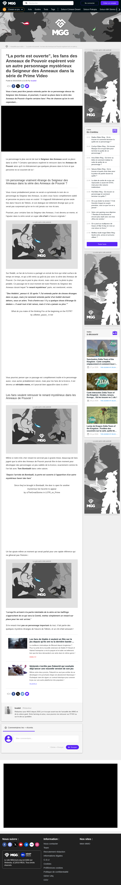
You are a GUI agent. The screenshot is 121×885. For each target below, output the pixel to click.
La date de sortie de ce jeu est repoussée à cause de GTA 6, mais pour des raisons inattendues (102, 183)
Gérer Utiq (48, 876)
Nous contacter (51, 844)
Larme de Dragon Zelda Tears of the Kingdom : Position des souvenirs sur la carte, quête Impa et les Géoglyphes (102, 428)
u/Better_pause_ (40, 315)
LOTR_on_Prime (52, 492)
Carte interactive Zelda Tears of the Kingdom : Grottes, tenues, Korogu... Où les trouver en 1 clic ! (102, 395)
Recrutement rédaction (54, 852)
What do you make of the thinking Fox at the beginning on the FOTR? (41, 311)
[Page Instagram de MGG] (37, 844)
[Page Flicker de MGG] (32, 844)
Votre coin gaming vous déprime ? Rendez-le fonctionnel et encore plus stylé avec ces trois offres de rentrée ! (103, 215)
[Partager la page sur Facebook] (13, 86)
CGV (46, 880)
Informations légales (53, 856)
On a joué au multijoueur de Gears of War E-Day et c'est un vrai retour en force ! (103, 226)
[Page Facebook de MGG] (4, 844)
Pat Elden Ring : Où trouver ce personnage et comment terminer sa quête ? (102, 194)
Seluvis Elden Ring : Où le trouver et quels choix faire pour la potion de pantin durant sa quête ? (103, 172)
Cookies (47, 864)
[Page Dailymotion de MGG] (26, 844)
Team (46, 848)
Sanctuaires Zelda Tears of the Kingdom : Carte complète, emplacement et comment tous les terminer (102, 361)
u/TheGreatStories (34, 492)
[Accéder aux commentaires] (27, 86)
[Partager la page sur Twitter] (18, 86)
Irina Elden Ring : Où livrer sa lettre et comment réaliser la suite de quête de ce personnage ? (102, 161)
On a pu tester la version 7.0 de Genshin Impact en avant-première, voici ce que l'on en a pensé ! (103, 204)
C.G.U (47, 860)
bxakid (33, 81)
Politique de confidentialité (56, 872)
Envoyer (73, 747)
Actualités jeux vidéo (17, 46)
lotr (51, 315)
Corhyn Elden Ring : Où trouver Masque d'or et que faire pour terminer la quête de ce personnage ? (103, 149)
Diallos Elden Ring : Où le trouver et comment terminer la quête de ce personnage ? (103, 139)
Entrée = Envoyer (57, 747)
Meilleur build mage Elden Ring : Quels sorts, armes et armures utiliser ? (103, 235)
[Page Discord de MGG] (10, 844)
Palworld (33, 684)
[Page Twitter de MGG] (15, 844)
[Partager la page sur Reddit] (22, 86)
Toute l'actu (102, 244)
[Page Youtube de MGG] (21, 844)
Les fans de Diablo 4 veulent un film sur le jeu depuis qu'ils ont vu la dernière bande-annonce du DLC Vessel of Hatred (51, 640)
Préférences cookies (53, 868)
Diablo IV (33, 657)
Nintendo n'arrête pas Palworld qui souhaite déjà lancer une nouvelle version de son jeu (52, 667)
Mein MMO (85, 844)
